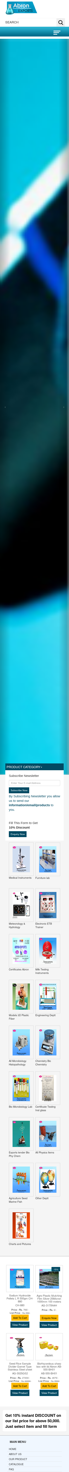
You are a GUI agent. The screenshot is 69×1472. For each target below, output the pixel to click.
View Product (20, 1325)
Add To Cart (20, 1318)
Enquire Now (49, 1318)
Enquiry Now (18, 834)
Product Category (23, 766)
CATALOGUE (16, 1464)
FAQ (11, 1469)
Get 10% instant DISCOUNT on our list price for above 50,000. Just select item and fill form (33, 1420)
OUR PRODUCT (18, 1459)
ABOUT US (15, 1454)
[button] (40, 22)
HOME (12, 1449)
